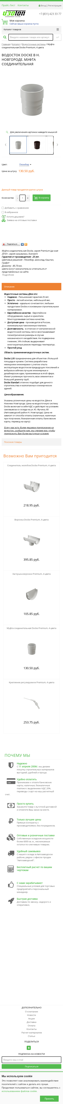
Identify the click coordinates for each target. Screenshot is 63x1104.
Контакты (23, 5)
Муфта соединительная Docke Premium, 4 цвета (31, 628)
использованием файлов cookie (19, 1091)
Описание (9, 286)
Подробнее (8, 274)
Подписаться (31, 1066)
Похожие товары (13, 442)
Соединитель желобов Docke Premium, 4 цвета (31, 465)
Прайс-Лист (8, 5)
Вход (43, 5)
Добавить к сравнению (17, 207)
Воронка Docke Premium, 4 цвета (31, 519)
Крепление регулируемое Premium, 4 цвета (31, 682)
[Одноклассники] (26, 244)
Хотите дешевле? (15, 216)
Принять (49, 1098)
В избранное (11, 212)
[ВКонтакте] (22, 244)
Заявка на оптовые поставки (22, 220)
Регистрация (54, 5)
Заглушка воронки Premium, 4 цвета (31, 573)
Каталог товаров (12, 29)
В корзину (44, 197)
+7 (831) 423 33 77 (50, 14)
